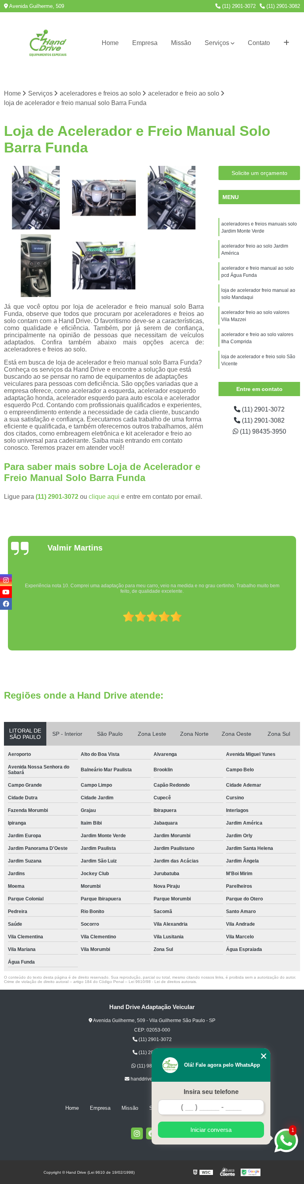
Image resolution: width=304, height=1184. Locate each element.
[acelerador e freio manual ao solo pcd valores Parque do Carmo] (172, 198)
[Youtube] (6, 592)
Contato (259, 42)
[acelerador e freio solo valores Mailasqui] (104, 266)
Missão (181, 42)
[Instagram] (137, 1133)
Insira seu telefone (211, 1091)
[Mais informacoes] (286, 43)
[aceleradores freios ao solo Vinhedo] (36, 266)
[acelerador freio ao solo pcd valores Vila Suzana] (36, 198)
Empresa (145, 42)
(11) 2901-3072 (238, 6)
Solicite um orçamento (259, 173)
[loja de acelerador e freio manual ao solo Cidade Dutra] (104, 198)
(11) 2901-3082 (282, 6)
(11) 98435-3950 (262, 431)
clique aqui (104, 496)
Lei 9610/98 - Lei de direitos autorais (162, 981)
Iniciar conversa (211, 1129)
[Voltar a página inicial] (48, 43)
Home (110, 42)
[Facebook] (6, 604)
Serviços (217, 42)
